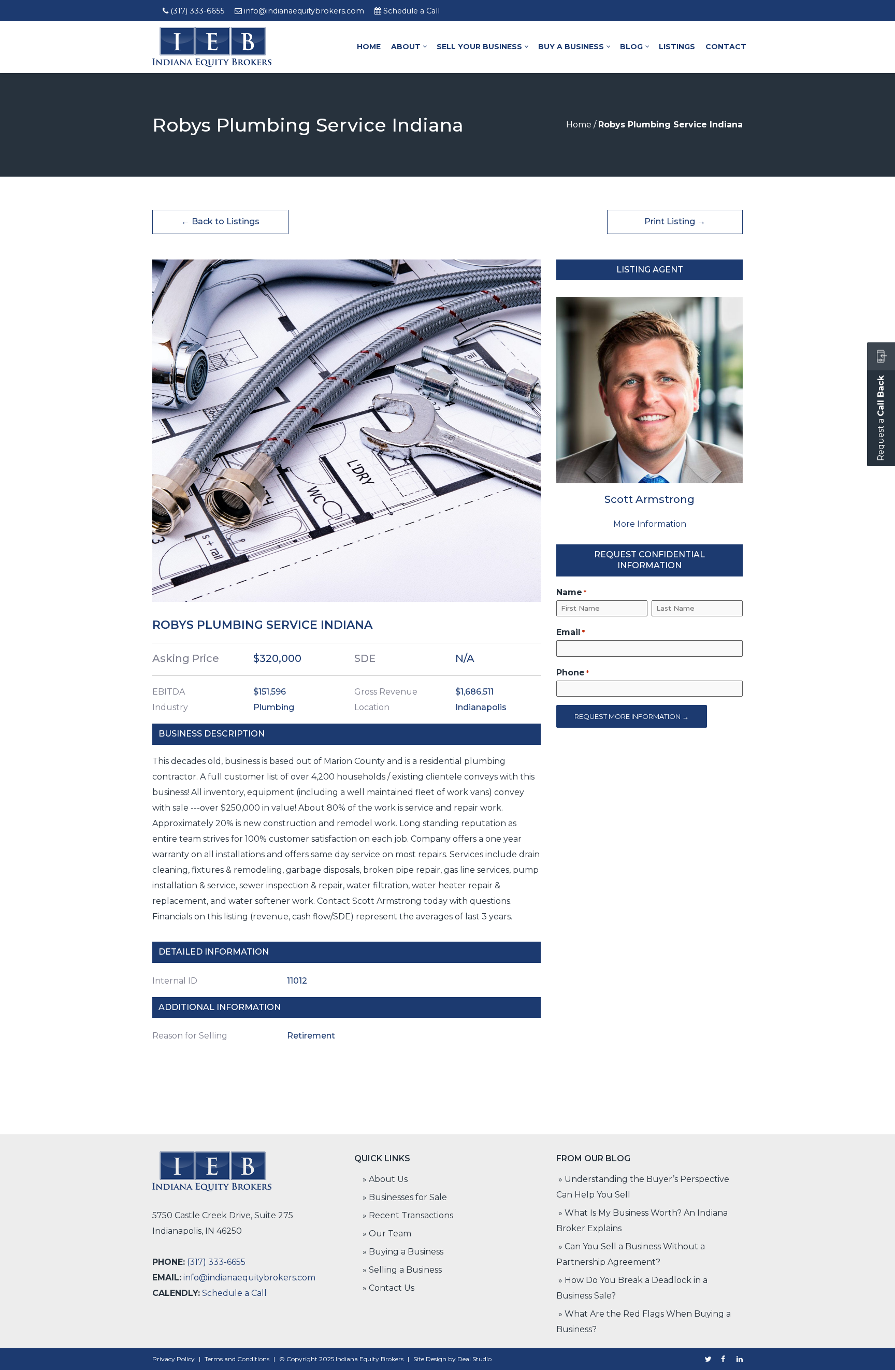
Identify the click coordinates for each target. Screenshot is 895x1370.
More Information (649, 524)
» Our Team (387, 1233)
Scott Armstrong (649, 499)
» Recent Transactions (408, 1215)
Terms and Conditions (237, 1359)
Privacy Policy (173, 1359)
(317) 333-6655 (197, 11)
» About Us (385, 1179)
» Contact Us (388, 1288)
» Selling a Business (402, 1270)
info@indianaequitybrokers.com (304, 11)
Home (578, 124)
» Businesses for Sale (405, 1197)
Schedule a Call (411, 11)
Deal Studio (474, 1359)
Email (570, 632)
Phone (572, 672)
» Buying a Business (403, 1252)
